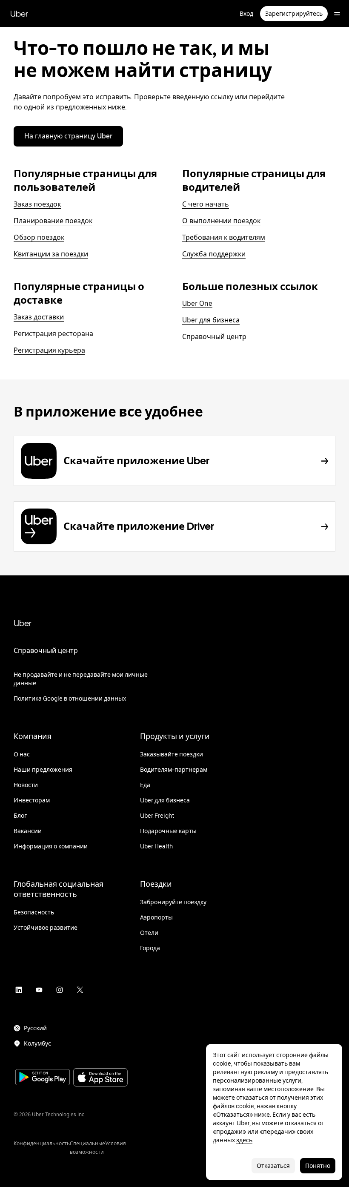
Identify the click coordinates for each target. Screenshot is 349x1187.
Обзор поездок (39, 237)
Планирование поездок (53, 221)
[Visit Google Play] (42, 1078)
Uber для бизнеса (211, 320)
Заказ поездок (37, 204)
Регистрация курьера (49, 350)
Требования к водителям (223, 237)
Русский (35, 1028)
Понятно (317, 1165)
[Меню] (337, 13)
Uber (19, 14)
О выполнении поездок (221, 221)
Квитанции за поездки (51, 254)
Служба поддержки (214, 254)
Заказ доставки (39, 317)
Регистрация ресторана (53, 334)
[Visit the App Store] (100, 1078)
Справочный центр (214, 337)
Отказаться (273, 1165)
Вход (246, 13)
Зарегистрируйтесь (294, 13)
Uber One (197, 303)
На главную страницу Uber (68, 136)
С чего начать (205, 204)
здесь (244, 1140)
